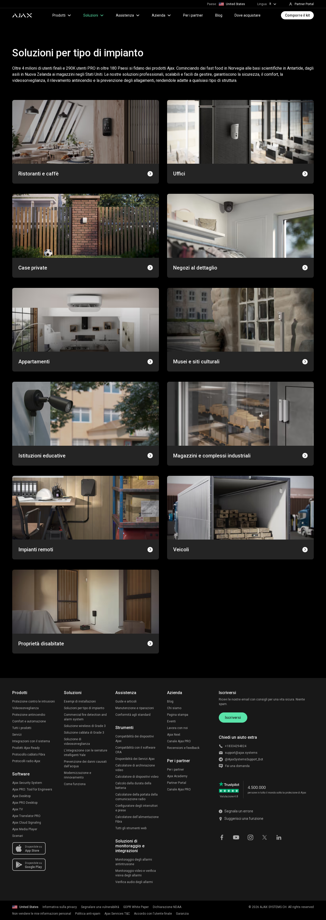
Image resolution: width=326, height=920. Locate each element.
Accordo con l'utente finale (153, 913)
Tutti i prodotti (21, 728)
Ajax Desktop (21, 796)
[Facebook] (222, 836)
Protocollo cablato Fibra (28, 754)
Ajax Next (173, 734)
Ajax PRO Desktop (24, 802)
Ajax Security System (27, 783)
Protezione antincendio (28, 715)
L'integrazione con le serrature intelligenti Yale (85, 753)
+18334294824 (235, 746)
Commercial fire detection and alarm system (85, 717)
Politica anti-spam (87, 913)
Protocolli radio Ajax (26, 761)
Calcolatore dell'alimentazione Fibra (137, 819)
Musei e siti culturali (196, 362)
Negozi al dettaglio (195, 268)
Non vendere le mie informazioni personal (41, 913)
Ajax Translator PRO (26, 816)
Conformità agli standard (133, 715)
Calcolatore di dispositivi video (136, 776)
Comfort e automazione (29, 721)
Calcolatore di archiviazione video (135, 768)
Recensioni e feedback (183, 748)
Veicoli (181, 549)
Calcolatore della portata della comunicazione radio (136, 797)
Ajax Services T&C (117, 913)
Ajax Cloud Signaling (26, 822)
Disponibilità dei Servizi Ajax (135, 759)
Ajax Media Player (24, 829)
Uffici (179, 174)
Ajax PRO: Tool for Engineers (32, 789)
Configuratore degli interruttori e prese (136, 808)
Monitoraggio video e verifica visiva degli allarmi (135, 873)
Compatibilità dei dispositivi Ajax (134, 739)
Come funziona (75, 784)
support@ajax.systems (241, 753)
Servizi (17, 734)
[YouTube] (236, 836)
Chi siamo (174, 708)
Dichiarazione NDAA (167, 907)
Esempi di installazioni (80, 701)
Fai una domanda (237, 766)
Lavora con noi (177, 728)
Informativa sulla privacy (60, 907)
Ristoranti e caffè (38, 174)
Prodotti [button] (58, 15)
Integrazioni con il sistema (31, 741)
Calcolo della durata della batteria (133, 786)
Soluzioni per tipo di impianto (84, 708)
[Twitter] (265, 836)
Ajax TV (17, 809)
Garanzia (182, 913)
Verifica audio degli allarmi (134, 882)
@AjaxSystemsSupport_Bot (244, 759)
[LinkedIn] (279, 836)
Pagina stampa (177, 715)
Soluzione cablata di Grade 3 (84, 732)
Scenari (17, 836)
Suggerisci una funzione (243, 818)
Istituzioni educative (41, 456)
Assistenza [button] (125, 15)
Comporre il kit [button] (297, 15)
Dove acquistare (248, 15)
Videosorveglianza (25, 708)
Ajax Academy (177, 776)
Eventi (171, 721)
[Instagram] (250, 836)
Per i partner (193, 15)
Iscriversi (233, 717)
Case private (32, 268)
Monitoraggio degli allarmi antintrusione (133, 862)
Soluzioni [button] (90, 15)
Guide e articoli (126, 701)
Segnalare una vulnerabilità (100, 907)
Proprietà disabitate (41, 644)
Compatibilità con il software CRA (135, 750)
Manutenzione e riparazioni (134, 708)
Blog (218, 15)
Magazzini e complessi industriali (212, 456)
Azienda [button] (158, 15)
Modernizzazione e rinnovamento (77, 775)
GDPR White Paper (136, 907)
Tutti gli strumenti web (130, 828)
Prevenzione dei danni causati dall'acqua (85, 764)
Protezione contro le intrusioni (33, 701)
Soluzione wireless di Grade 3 (85, 726)
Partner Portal (176, 783)
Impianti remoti (35, 549)
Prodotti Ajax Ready (26, 748)
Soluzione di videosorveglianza (77, 741)
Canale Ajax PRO (179, 741)
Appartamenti (34, 362)
